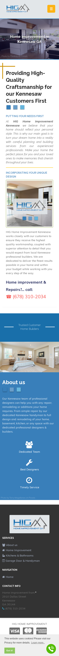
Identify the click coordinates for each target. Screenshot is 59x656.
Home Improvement (18, 550)
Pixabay (14, 56)
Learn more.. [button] (38, 642)
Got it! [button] (9, 650)
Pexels (24, 56)
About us (11, 545)
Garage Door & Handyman (23, 560)
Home (9, 577)
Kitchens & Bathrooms (19, 555)
